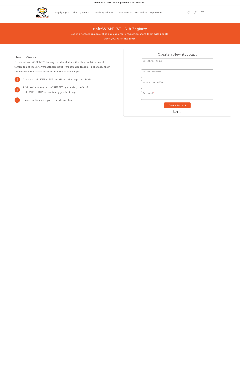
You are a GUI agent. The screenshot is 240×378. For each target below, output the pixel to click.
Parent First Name (152, 61)
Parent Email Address (155, 82)
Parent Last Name (152, 72)
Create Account (177, 105)
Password (148, 93)
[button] (62, 12)
